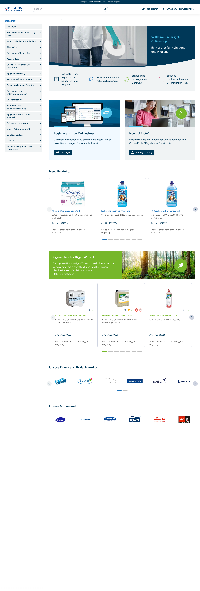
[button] (23, 26)
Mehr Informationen (63, 273)
